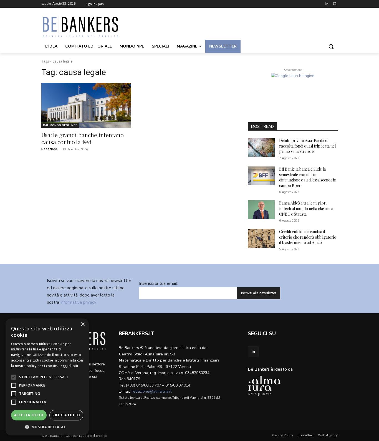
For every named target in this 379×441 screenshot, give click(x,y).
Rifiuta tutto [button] (66, 415)
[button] (331, 46)
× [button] (82, 324)
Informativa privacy (78, 302)
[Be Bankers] (85, 26)
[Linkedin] (327, 4)
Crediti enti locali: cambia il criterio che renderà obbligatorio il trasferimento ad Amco (307, 237)
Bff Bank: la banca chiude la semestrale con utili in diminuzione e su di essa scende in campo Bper (307, 177)
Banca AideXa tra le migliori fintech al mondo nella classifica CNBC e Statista (306, 208)
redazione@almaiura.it (151, 391)
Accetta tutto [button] (29, 415)
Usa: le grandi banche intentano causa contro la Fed (82, 138)
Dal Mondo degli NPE (60, 125)
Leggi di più (68, 365)
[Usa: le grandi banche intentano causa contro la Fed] (86, 105)
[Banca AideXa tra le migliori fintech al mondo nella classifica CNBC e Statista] (261, 209)
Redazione (49, 149)
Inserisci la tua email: (158, 283)
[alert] (47, 376)
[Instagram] (334, 4)
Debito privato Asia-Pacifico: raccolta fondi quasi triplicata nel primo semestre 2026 (307, 146)
